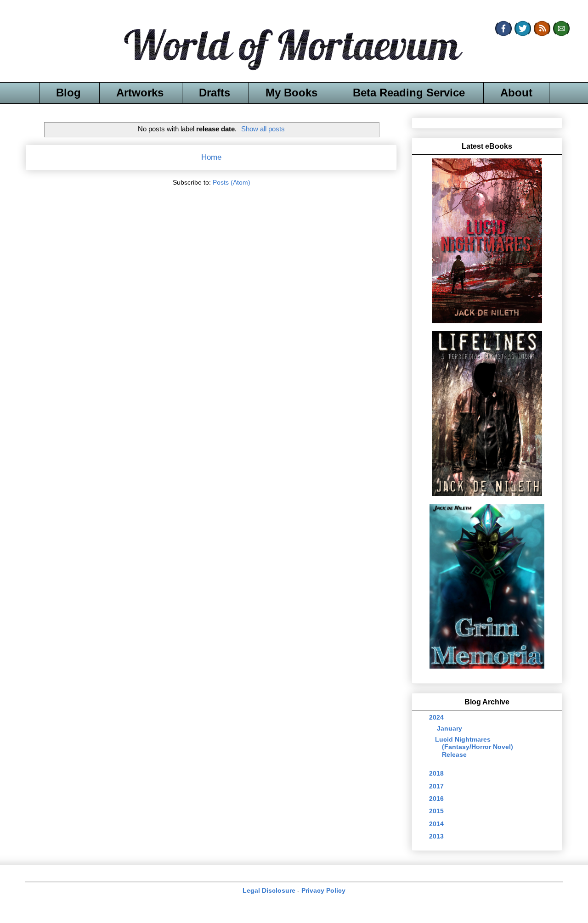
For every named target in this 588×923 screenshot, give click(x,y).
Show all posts (263, 129)
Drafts (214, 92)
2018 (437, 773)
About (516, 92)
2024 (437, 717)
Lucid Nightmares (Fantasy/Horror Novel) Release (474, 747)
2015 (437, 811)
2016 (437, 798)
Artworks (140, 92)
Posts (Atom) (231, 182)
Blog (68, 92)
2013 (437, 836)
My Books (291, 92)
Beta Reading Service (409, 92)
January (450, 728)
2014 (437, 823)
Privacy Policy (323, 890)
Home (211, 157)
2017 (437, 786)
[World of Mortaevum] (294, 51)
